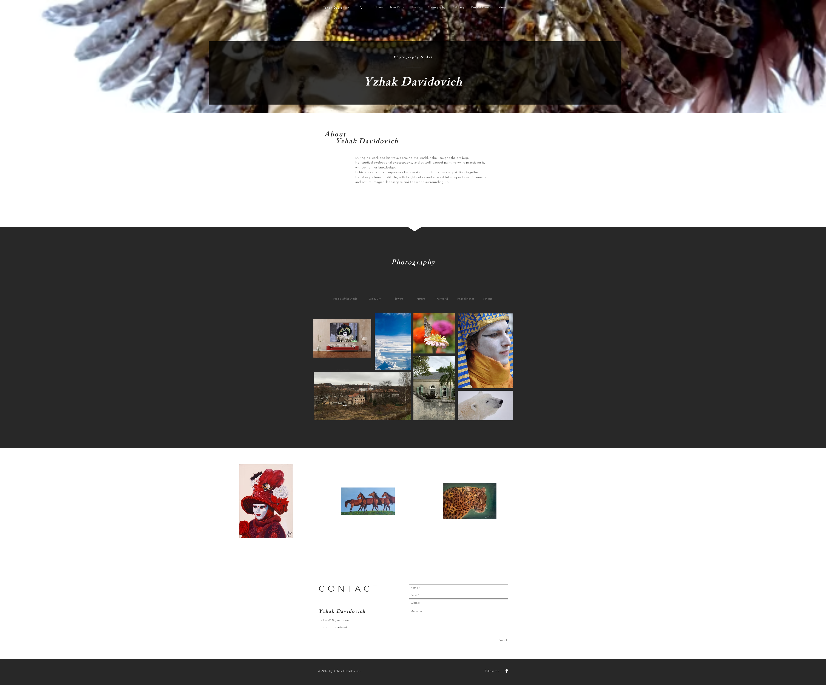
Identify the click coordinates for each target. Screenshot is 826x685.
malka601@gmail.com (334, 620)
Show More (342, 369)
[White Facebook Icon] (507, 671)
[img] (342, 338)
